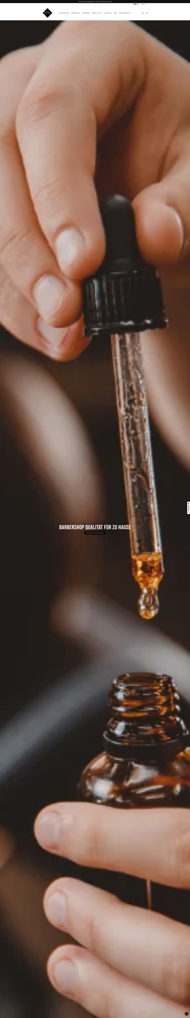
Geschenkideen (63, 13)
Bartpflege (85, 13)
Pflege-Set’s (75, 13)
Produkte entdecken (95, 533)
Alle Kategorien (124, 13)
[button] (188, 508)
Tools (115, 13)
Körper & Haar (96, 13)
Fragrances (107, 13)
